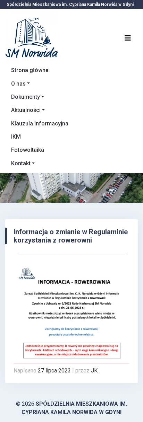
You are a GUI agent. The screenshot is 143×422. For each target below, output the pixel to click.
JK (94, 370)
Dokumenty (25, 97)
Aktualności (26, 110)
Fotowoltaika (27, 150)
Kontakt (21, 163)
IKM (16, 136)
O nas (18, 83)
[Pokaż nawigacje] (127, 37)
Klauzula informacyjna (39, 123)
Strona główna (30, 70)
